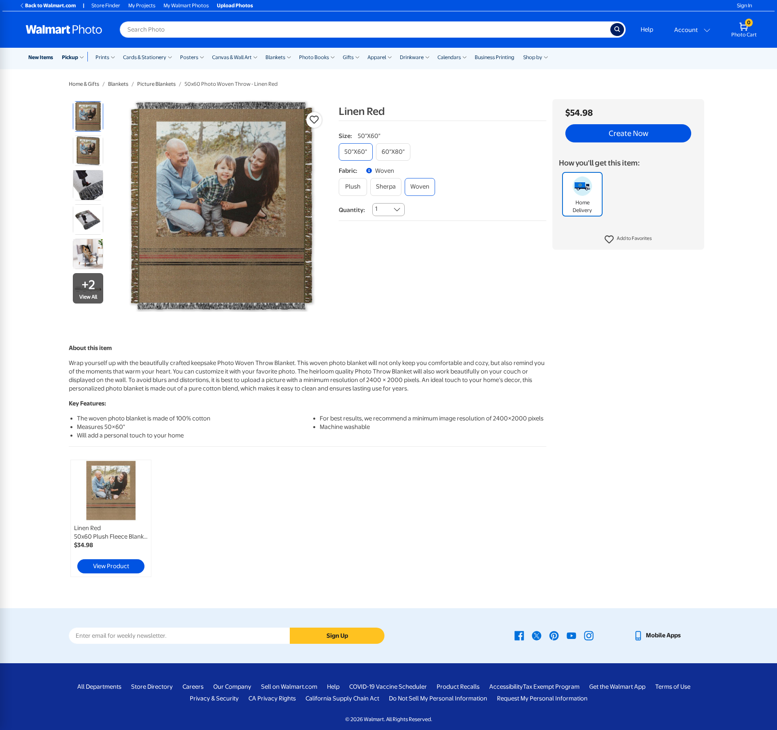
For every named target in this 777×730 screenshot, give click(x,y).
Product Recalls (458, 686)
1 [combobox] (376, 208)
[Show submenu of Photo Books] (332, 57)
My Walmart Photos (186, 5)
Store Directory (152, 686)
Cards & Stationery (144, 57)
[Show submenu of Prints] (112, 57)
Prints (102, 57)
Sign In (744, 5)
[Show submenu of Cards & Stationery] (170, 57)
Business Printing (494, 57)
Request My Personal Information (542, 698)
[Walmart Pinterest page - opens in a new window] (554, 635)
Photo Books (314, 57)
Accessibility (506, 686)
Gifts (348, 57)
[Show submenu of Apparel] (389, 57)
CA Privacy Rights (272, 698)
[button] (628, 239)
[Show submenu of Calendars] (464, 57)
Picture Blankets (156, 84)
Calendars (449, 57)
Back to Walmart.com (50, 5)
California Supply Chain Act (342, 698)
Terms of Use (672, 686)
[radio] (88, 116)
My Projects (141, 5)
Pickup (70, 57)
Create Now (628, 133)
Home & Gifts (84, 84)
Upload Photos (235, 5)
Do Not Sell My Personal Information (438, 698)
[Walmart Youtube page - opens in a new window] (571, 635)
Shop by (532, 57)
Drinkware (412, 57)
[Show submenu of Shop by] (545, 57)
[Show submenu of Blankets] (289, 57)
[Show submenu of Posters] (202, 57)
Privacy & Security (214, 698)
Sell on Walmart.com (289, 686)
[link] (111, 518)
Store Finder (105, 5)
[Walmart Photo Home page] (64, 29)
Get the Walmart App (617, 686)
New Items (40, 57)
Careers (193, 686)
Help (647, 29)
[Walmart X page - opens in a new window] (536, 635)
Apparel (376, 57)
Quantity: (352, 210)
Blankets (275, 57)
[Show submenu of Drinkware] (427, 57)
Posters (189, 57)
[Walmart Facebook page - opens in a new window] (519, 635)
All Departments (99, 686)
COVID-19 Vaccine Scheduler (388, 686)
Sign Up (337, 635)
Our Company (232, 686)
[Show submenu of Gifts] (357, 57)
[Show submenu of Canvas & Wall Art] (255, 57)
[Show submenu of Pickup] (83, 57)
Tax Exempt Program (551, 686)
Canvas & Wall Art (232, 57)
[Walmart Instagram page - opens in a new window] (589, 635)
